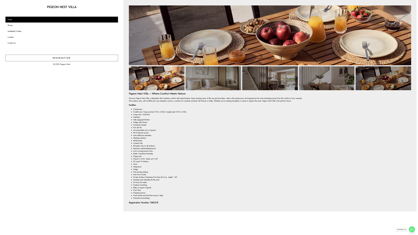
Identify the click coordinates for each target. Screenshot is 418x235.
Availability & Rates (14, 31)
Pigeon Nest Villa (62, 7)
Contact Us (12, 43)
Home (10, 19)
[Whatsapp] (412, 229)
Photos (10, 25)
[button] (131, 35)
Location (11, 37)
